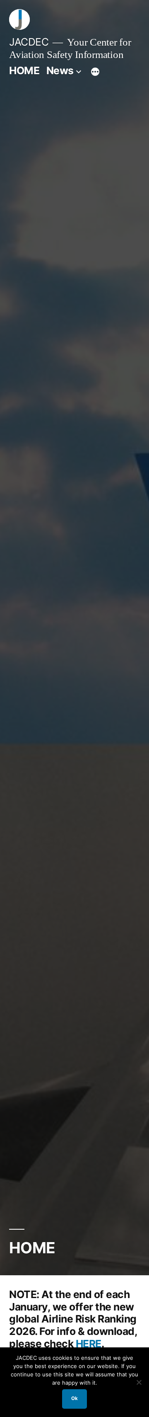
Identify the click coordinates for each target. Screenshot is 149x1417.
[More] (95, 72)
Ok (74, 1398)
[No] (139, 1382)
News (60, 70)
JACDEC (28, 42)
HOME (24, 70)
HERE (88, 1343)
